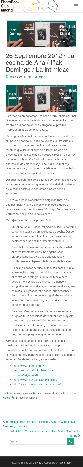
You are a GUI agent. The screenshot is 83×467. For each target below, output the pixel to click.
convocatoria (51, 393)
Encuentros (13, 393)
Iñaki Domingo (68, 393)
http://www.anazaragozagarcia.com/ (35, 380)
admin (42, 77)
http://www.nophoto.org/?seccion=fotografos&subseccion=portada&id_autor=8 (34, 370)
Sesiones (26, 393)
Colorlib (37, 462)
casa (39, 393)
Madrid (6, 397)
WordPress (66, 462)
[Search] (70, 441)
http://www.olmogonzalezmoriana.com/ (37, 384)
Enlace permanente (26, 397)
